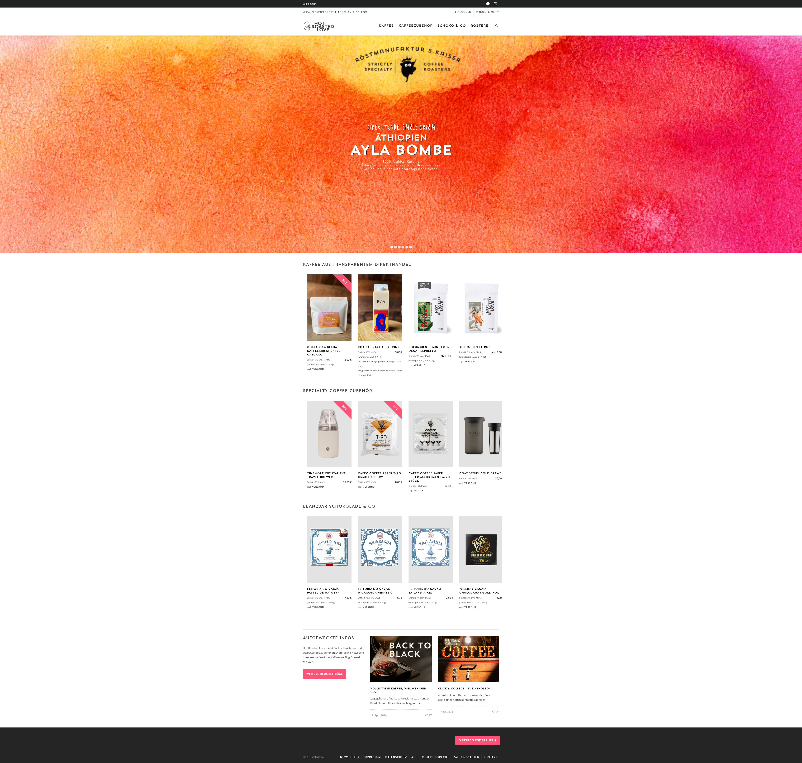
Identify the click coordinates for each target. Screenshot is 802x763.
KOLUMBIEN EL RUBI (475, 347)
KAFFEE (386, 25)
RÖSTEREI (480, 25)
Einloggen (463, 12)
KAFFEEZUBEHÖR (415, 25)
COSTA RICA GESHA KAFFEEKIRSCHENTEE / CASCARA (325, 351)
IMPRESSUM (372, 757)
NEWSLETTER (349, 757)
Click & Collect (355, 12)
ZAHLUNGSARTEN (466, 757)
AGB (414, 757)
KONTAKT (490, 757)
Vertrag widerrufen (477, 740)
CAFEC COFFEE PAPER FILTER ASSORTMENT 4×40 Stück (429, 477)
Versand (318, 369)
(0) (487, 12)
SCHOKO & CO (451, 25)
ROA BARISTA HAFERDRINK (379, 347)
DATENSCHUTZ (396, 757)
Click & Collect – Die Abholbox (464, 688)
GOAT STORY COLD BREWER (481, 473)
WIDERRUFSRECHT (435, 757)
